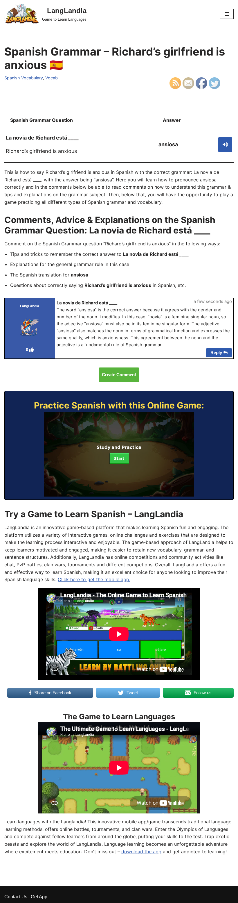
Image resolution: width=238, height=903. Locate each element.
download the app (141, 851)
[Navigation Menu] (227, 14)
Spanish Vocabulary (23, 77)
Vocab (51, 77)
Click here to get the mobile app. (94, 579)
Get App (39, 896)
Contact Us (15, 896)
